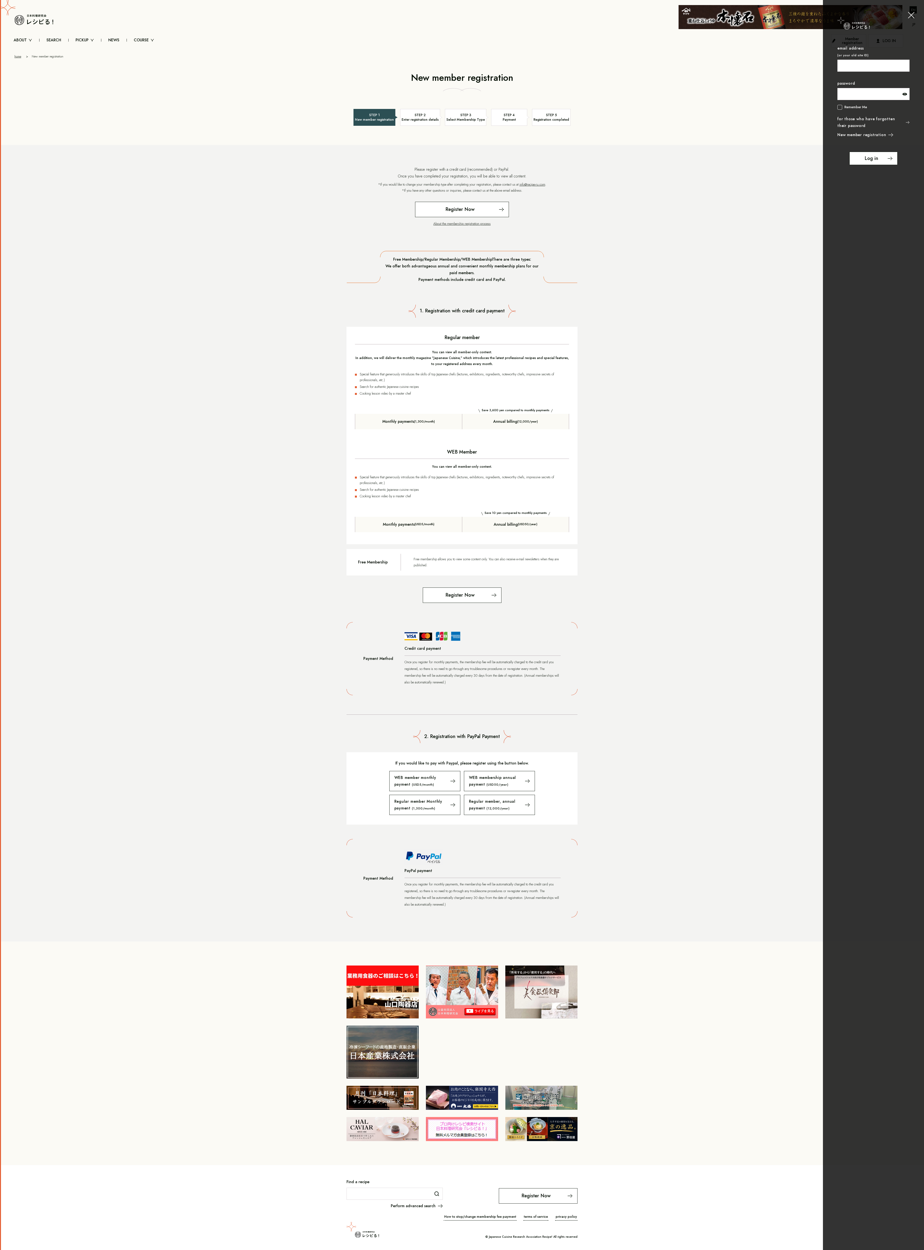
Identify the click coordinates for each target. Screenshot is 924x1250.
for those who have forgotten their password (866, 122)
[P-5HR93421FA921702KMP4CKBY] (499, 805)
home (17, 56)
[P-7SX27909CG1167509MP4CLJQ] (425, 781)
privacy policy (566, 1216)
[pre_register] (462, 209)
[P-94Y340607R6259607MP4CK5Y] (499, 781)
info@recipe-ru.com (532, 184)
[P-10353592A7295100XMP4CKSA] (425, 805)
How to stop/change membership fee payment (480, 1216)
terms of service (536, 1216)
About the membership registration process (462, 223)
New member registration (861, 135)
